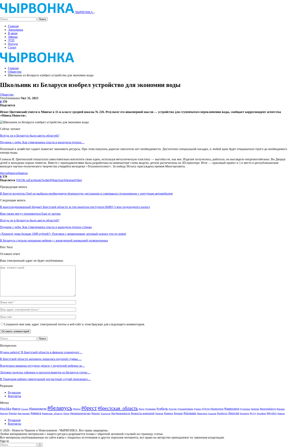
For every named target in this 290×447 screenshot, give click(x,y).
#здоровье (245, 409)
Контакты (14, 396)
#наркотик (105, 413)
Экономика (15, 29)
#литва (13, 413)
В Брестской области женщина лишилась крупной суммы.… (41, 359)
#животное (217, 408)
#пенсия (159, 413)
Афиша (13, 36)
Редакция (14, 392)
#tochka (5, 409)
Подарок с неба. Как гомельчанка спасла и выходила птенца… (42, 142)
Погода (13, 44)
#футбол (272, 413)
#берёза (76, 409)
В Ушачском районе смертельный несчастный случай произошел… (45, 379)
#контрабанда (268, 408)
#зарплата (231, 409)
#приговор (202, 413)
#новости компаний (142, 413)
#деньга (197, 409)
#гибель (162, 409)
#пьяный (212, 413)
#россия (233, 413)
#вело (141, 409)
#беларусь (59, 408)
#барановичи (38, 408)
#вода (4, 173)
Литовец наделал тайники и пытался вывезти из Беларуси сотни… (45, 372)
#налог (95, 413)
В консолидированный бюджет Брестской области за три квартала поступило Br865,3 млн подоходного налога (75, 207)
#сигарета (244, 413)
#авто (16, 409)
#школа (23, 173)
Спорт (12, 47)
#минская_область (52, 413)
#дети (206, 408)
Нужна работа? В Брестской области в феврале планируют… (41, 352)
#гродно (173, 409)
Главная (13, 26)
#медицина (24, 413)
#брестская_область (118, 408)
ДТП (11, 40)
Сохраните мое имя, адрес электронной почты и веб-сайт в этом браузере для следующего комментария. (74, 324)
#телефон (261, 413)
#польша (189, 413)
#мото (66, 413)
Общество (7, 94)
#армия (24, 409)
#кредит (4, 413)
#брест (89, 408)
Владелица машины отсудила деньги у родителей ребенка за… (42, 365)
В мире (13, 33)
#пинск (168, 413)
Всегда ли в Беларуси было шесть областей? (29, 135)
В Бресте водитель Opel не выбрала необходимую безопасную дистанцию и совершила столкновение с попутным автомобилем (86, 193)
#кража (281, 408)
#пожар (178, 413)
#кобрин (255, 409)
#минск (13, 173)
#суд (253, 413)
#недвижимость (120, 413)
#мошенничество (80, 413)
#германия (150, 409)
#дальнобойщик (185, 409)
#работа (222, 413)
